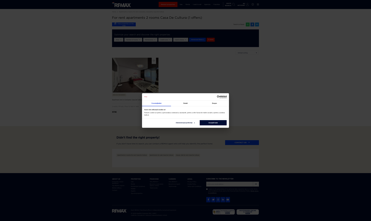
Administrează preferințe (184, 123)
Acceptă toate (213, 123)
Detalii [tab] (185, 103)
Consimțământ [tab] (156, 103)
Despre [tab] (214, 103)
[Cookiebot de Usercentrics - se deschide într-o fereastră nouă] (218, 96)
